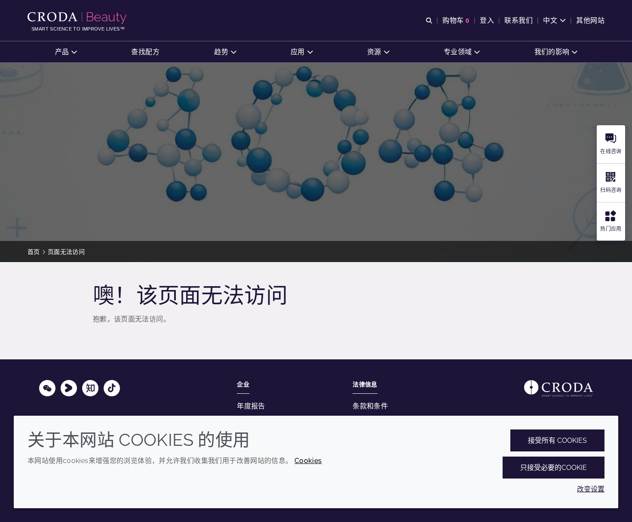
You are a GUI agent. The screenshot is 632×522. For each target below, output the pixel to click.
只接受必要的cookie (553, 467)
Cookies (308, 461)
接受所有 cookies (557, 440)
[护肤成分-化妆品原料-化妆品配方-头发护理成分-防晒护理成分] (78, 18)
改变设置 (590, 489)
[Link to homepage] (558, 388)
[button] (66, 51)
